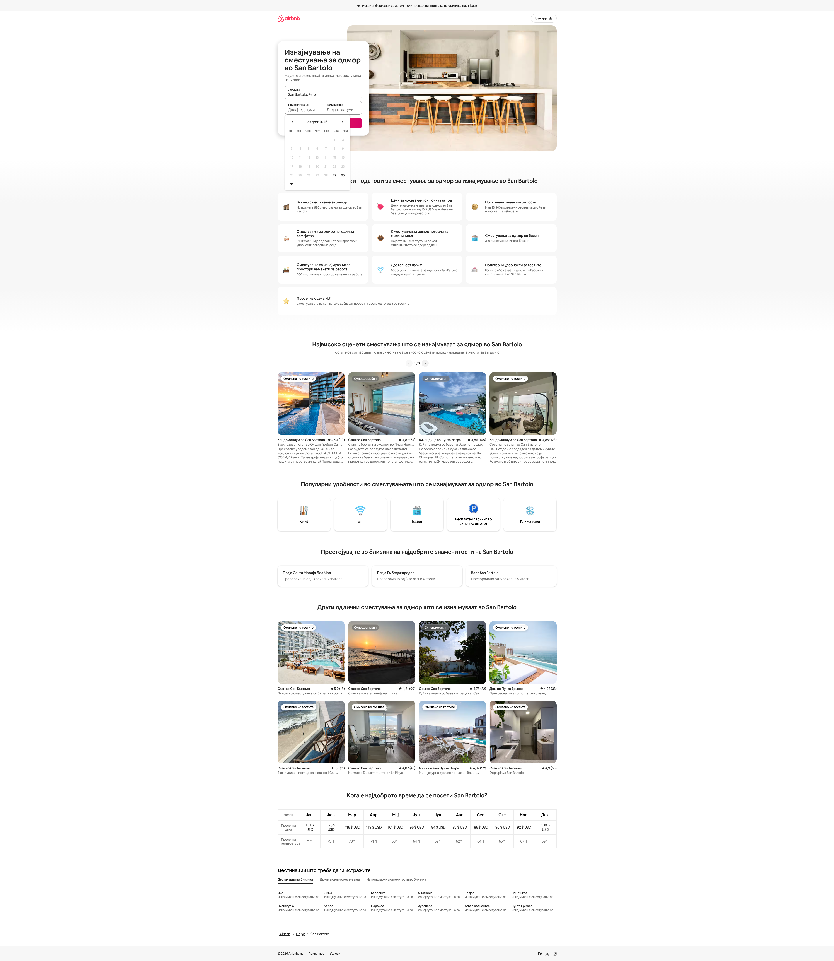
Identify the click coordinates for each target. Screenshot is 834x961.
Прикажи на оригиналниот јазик (453, 6)
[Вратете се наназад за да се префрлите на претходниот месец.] (292, 122)
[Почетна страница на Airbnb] (289, 18)
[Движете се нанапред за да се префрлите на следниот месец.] (342, 122)
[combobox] (323, 94)
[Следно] (425, 363)
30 (343, 175)
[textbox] (304, 109)
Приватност (317, 954)
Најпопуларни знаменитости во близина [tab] (396, 879)
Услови (335, 954)
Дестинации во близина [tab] (295, 879)
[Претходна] (409, 363)
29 (334, 175)
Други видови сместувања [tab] (340, 879)
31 (291, 184)
